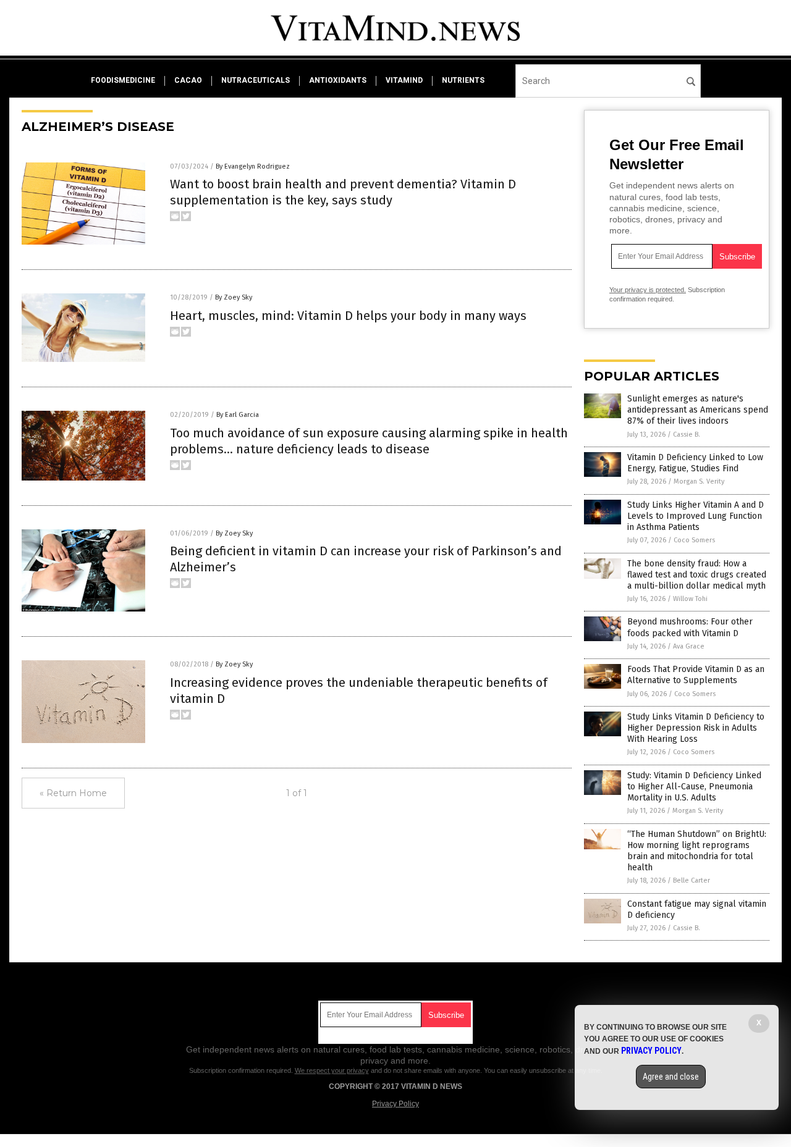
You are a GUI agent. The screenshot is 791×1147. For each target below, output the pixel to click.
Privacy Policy (395, 1103)
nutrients (463, 80)
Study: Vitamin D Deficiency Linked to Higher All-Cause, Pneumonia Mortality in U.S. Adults (694, 786)
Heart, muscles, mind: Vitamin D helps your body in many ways (348, 315)
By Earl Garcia (237, 415)
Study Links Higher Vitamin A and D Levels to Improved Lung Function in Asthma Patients (695, 516)
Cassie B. (686, 435)
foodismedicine (123, 80)
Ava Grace (688, 646)
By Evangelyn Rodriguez (253, 166)
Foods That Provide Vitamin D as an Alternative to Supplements (695, 675)
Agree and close (671, 1077)
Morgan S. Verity (699, 481)
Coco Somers (694, 540)
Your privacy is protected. (647, 289)
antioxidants (337, 80)
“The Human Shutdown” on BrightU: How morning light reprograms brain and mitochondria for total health (696, 851)
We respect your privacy (332, 1070)
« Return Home (73, 793)
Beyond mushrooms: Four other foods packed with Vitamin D (690, 627)
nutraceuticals (255, 80)
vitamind (404, 80)
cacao (188, 80)
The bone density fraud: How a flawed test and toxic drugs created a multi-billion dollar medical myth (696, 574)
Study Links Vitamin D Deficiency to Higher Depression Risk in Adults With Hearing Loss (695, 728)
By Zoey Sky (233, 297)
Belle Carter (691, 880)
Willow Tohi (690, 599)
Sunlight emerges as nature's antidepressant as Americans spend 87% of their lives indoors (697, 409)
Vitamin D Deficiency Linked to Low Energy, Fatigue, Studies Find (695, 463)
